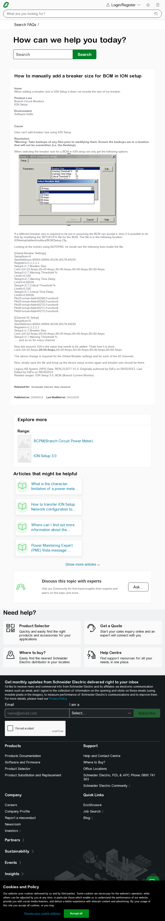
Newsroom (13, 824)
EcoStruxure (92, 805)
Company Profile (17, 811)
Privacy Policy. (58, 698)
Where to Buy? (94, 762)
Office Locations (95, 769)
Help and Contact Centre (101, 756)
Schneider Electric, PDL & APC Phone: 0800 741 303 (119, 777)
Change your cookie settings (42, 913)
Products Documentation (23, 756)
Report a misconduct (20, 818)
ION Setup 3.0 (45, 456)
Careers (11, 805)
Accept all (76, 913)
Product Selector (17, 769)
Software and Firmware (22, 762)
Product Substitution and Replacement (33, 775)
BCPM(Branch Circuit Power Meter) (63, 441)
